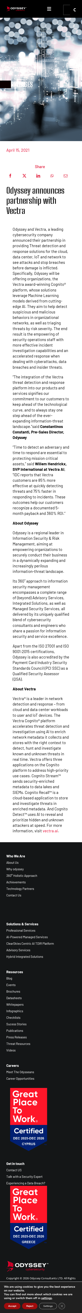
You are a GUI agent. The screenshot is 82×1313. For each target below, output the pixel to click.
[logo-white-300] (16, 8)
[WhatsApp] (52, 176)
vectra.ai (50, 830)
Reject (29, 1306)
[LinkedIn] (38, 176)
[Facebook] (10, 176)
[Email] (66, 176)
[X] (24, 176)
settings (46, 1298)
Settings (48, 1306)
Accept (12, 1306)
